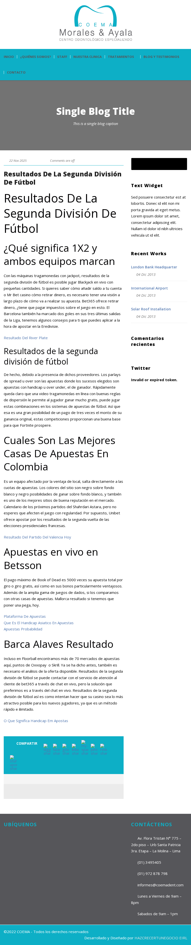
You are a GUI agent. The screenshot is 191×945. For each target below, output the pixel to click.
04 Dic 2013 (145, 274)
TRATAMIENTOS (121, 56)
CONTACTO (16, 72)
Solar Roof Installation (151, 309)
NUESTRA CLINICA (87, 56)
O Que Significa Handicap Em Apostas (36, 720)
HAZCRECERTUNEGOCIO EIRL (161, 937)
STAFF (62, 56)
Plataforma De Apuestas (25, 616)
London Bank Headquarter (154, 267)
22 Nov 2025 (18, 160)
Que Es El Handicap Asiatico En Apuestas (39, 622)
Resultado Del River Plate (26, 337)
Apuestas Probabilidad (23, 628)
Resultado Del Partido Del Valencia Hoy (37, 536)
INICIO (9, 56)
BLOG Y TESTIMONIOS (161, 56)
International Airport (149, 288)
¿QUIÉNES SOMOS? (35, 56)
